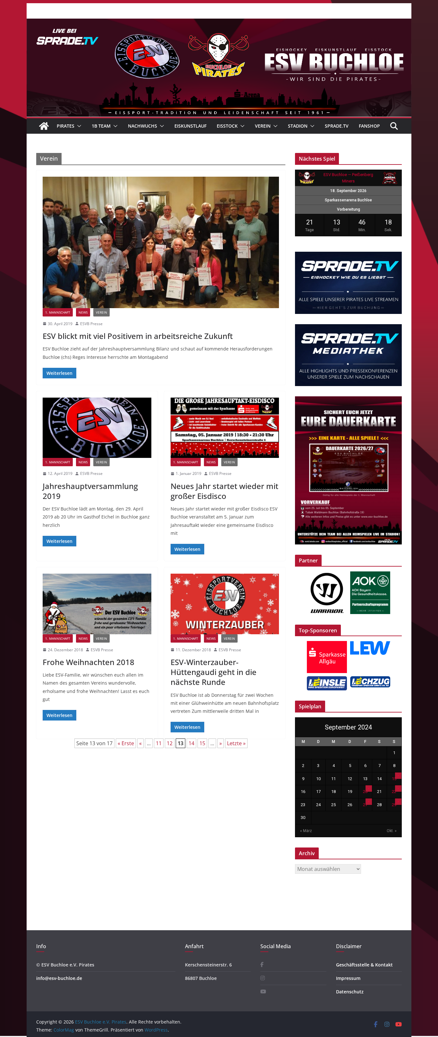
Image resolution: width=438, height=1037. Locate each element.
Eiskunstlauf (190, 126)
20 (365, 791)
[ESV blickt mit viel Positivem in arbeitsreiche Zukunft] (161, 242)
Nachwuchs (142, 126)
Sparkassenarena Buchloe (348, 200)
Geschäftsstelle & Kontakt (364, 965)
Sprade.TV (337, 126)
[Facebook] (262, 965)
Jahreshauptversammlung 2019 (90, 491)
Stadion (297, 126)
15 (202, 743)
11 (159, 743)
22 (394, 791)
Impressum (348, 978)
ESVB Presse (91, 323)
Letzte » (236, 743)
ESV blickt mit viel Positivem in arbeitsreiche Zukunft (138, 336)
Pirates (65, 126)
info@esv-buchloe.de (59, 978)
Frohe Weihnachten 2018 (88, 662)
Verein (263, 126)
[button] (77, 126)
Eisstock (227, 126)
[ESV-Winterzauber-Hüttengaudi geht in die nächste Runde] (225, 604)
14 (191, 743)
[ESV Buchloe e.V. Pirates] (219, 23)
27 (365, 804)
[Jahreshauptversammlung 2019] (97, 428)
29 (394, 804)
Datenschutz (350, 992)
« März (306, 831)
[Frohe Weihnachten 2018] (97, 604)
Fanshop (369, 126)
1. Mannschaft (57, 312)
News (83, 312)
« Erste (126, 743)
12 (170, 743)
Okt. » (392, 831)
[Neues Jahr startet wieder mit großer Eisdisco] (225, 428)
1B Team (101, 126)
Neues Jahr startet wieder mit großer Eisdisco (224, 491)
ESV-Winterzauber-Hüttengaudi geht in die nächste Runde (214, 672)
